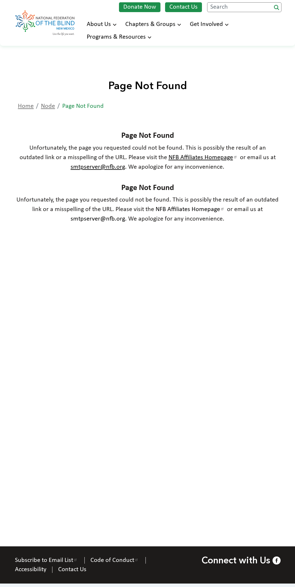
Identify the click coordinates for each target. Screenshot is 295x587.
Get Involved (206, 24)
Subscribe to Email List (44, 560)
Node (48, 106)
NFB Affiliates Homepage (201, 157)
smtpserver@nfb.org (98, 167)
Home (26, 106)
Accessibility (30, 570)
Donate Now (139, 7)
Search (276, 7)
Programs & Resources (116, 37)
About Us (99, 24)
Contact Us (183, 7)
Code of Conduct (112, 560)
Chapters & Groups (150, 24)
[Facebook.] (276, 560)
